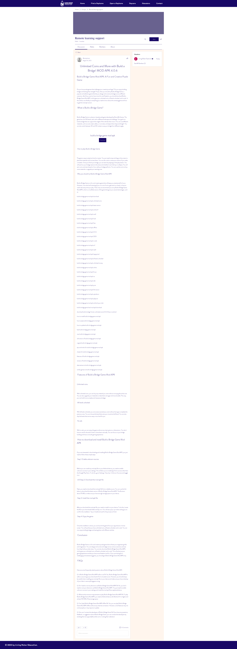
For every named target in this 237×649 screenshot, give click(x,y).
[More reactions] (84, 627)
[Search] (145, 39)
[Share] (127, 58)
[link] (81, 47)
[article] (102, 347)
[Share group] (161, 39)
